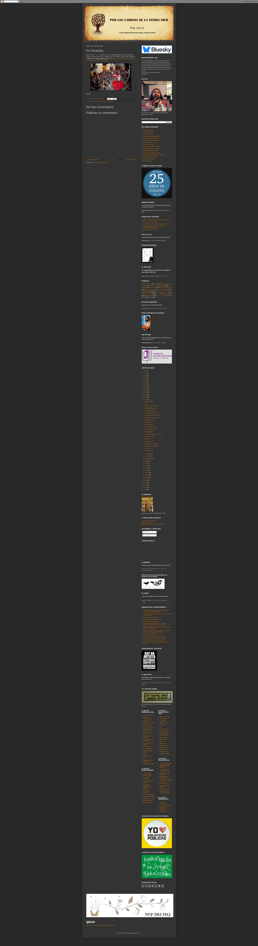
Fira (144, 758)
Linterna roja (163, 811)
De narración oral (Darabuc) (164, 773)
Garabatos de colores (149, 798)
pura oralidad (167, 294)
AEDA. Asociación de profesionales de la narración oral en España (165, 765)
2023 (145, 378)
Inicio (112, 159)
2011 (145, 485)
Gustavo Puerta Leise (149, 723)
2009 (145, 489)
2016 (145, 394)
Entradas (146, 532)
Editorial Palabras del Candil (151, 148)
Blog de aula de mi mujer (150, 222)
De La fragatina (149, 432)
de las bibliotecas (166, 287)
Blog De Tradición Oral (149, 229)
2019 (145, 387)
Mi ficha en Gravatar (148, 144)
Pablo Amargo (164, 718)
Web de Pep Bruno (148, 130)
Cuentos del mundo (165, 805)
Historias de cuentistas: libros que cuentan (154, 638)
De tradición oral (164, 781)
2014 (145, 399)
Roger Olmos (163, 749)
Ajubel (161, 741)
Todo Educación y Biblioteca (148, 736)
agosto (147, 460)
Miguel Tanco (163, 737)
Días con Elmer (147, 773)
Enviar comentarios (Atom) (101, 162)
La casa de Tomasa (148, 794)
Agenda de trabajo (148, 132)
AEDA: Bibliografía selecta (150, 621)
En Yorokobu (148, 422)
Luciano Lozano (164, 754)
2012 (145, 482)
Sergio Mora (163, 743)
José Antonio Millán (148, 764)
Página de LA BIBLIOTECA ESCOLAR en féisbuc (156, 220)
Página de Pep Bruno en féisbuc (152, 136)
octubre (147, 456)
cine (155, 284)
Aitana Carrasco (164, 735)
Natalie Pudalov (164, 723)
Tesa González (164, 751)
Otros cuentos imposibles (163, 808)
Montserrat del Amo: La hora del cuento (154, 636)
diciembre (148, 401)
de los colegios (161, 289)
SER (150, 297)
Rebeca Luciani (164, 747)
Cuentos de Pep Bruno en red (151, 146)
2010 (145, 487)
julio (146, 463)
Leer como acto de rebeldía (149, 520)
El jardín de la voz (165, 783)
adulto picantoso (146, 284)
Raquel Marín (163, 729)
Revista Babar (147, 746)
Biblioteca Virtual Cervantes (147, 761)
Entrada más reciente (92, 159)
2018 (145, 390)
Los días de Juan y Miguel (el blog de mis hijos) (156, 224)
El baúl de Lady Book (149, 796)
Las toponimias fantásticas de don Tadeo (154, 155)
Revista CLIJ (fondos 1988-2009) (148, 740)
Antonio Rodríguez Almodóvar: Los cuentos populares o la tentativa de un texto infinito (155, 624)
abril (146, 470)
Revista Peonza (147, 756)
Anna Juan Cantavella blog (147, 718)
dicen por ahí (105, 101)
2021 (145, 383)
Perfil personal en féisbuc (150, 157)
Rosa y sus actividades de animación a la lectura (147, 787)
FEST (157, 293)
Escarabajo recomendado (152, 446)
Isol (161, 727)
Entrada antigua (130, 159)
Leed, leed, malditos (147, 522)
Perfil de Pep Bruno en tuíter (151, 138)
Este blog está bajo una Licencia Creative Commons (100, 925)
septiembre (148, 458)
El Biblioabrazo (147, 775)
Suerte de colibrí (149, 441)
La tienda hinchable (150, 410)
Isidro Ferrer (163, 721)
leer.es (145, 754)
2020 (145, 385)
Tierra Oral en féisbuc (149, 159)
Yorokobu (97, 55)
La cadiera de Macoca (147, 791)
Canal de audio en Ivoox (150, 142)
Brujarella (147, 448)
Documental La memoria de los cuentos (154, 640)
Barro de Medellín (149, 436)
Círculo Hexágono (148, 727)
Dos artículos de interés (151, 427)
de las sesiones (150, 289)
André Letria (163, 745)
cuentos (161, 285)
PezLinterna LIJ (147, 725)
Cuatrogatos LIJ (147, 748)
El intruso (147, 439)
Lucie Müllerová (164, 731)
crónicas (152, 285)
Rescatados (160, 295)
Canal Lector (146, 721)
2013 (145, 480)
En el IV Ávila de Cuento (151, 406)
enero (146, 477)
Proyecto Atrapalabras (163, 802)
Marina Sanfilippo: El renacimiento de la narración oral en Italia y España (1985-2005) (157, 631)
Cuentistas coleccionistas (152, 417)
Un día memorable (150, 429)
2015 (145, 397)
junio (146, 465)
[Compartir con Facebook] (114, 99)
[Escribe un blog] (110, 99)
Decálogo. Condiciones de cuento (152, 619)
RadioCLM (149, 295)
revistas (111, 101)
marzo (147, 472)
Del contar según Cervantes (152, 415)
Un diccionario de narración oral (153, 434)
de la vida (152, 287)
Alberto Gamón (164, 733)
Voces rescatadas (165, 789)
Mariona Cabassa (165, 716)
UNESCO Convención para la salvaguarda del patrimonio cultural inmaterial (156, 611)
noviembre (148, 453)
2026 (145, 371)
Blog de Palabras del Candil (151, 150)
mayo (146, 468)
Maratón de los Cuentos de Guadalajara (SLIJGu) (166, 778)
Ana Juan (162, 725)
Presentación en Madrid (151, 443)
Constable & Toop (149, 420)
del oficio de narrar (96, 101)
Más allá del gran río (150, 408)
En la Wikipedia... (148, 161)
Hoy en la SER (149, 424)
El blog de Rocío (147, 802)
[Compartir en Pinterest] (116, 99)
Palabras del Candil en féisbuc (151, 153)
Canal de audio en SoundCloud (152, 140)
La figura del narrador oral (150, 617)
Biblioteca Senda (147, 800)
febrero (147, 475)
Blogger (139, 933)
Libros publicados (148, 134)
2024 (145, 376)
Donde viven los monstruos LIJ (147, 729)
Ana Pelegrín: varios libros (150, 634)
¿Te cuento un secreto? (151, 413)
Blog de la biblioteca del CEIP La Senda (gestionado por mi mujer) (154, 226)
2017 (145, 392)
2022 (145, 380)
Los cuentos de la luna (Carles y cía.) (165, 770)
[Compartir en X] (112, 99)
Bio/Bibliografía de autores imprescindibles (153, 524)
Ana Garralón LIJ (147, 715)
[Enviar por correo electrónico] (108, 99)
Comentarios (147, 535)
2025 (145, 373)
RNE (143, 297)
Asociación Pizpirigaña (146, 778)
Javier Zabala (163, 739)
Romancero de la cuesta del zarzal (164, 792)
